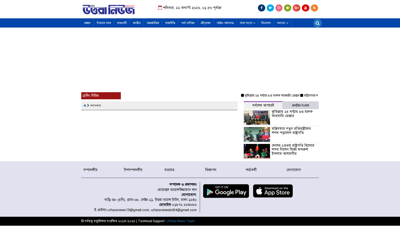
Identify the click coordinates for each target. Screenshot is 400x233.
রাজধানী (122, 23)
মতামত (169, 170)
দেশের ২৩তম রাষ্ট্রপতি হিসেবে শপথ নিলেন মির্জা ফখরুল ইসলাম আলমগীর (293, 149)
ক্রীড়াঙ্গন (206, 23)
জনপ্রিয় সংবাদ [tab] (300, 105)
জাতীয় (137, 23)
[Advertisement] (200, 59)
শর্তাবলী (251, 170)
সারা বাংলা (246, 23)
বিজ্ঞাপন (210, 170)
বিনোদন (266, 23)
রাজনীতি (170, 23)
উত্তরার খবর (104, 23)
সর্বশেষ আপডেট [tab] (263, 105)
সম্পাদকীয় (90, 170)
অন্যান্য (281, 23)
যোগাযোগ (293, 170)
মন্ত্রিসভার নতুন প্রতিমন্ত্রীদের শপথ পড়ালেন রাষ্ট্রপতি (291, 130)
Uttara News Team (180, 221)
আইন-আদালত (225, 23)
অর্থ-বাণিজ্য (188, 23)
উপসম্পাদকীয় (133, 170)
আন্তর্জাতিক (153, 23)
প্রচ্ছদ (87, 23)
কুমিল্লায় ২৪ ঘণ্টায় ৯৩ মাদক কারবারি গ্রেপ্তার (269, 95)
